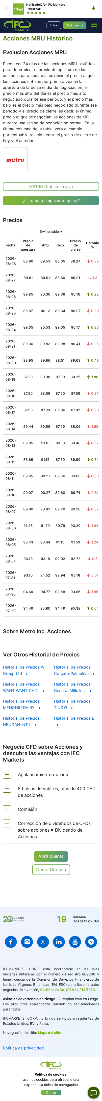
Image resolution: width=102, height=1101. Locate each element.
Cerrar (51, 1092)
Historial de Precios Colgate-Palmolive (72, 670)
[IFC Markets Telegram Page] (91, 942)
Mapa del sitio (49, 1032)
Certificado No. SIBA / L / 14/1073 (67, 990)
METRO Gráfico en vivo (51, 186)
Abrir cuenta (74, 25)
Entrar (54, 25)
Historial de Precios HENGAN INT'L (21, 721)
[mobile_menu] (94, 25)
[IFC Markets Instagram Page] (27, 942)
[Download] (94, 9)
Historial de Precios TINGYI (72, 704)
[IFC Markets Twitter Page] (43, 942)
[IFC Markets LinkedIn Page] (59, 942)
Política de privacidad (23, 1047)
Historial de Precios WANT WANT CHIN (21, 687)
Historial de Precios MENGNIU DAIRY (21, 704)
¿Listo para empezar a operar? (51, 200)
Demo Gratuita (51, 869)
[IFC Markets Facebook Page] (11, 942)
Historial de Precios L (74, 718)
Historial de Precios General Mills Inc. (72, 687)
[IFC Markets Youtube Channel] (75, 942)
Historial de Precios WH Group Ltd (25, 670)
